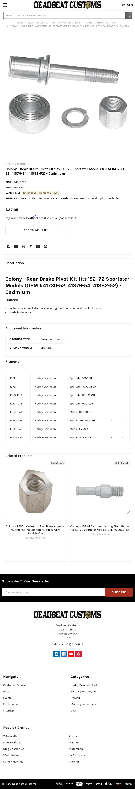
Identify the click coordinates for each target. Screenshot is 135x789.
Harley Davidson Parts (84, 685)
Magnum (75, 742)
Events (7, 697)
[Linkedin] (38, 246)
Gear (73, 710)
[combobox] (67, 15)
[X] (31, 246)
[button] (35, 230)
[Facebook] (8, 246)
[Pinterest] (45, 246)
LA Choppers (77, 755)
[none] (67, 95)
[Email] (16, 246)
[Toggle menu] (5, 5)
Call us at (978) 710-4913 (67, 644)
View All (74, 761)
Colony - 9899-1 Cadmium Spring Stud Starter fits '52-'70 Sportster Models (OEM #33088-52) (100, 528)
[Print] (23, 246)
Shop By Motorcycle (83, 691)
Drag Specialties (13, 749)
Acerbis (73, 736)
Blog (6, 691)
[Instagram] (56, 654)
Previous (6, 511)
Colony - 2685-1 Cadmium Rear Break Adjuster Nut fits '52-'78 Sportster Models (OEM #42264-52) (35, 530)
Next (128, 511)
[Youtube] (71, 654)
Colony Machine (13, 761)
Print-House (10, 704)
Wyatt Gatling (11, 755)
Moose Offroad (12, 742)
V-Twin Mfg (10, 736)
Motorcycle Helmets (83, 704)
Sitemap (8, 710)
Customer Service (14, 685)
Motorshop (76, 749)
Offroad (75, 697)
